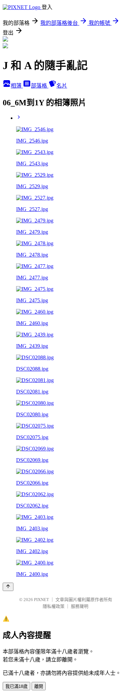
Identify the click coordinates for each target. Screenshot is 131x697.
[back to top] (8, 587)
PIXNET (41, 599)
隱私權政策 (53, 606)
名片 (61, 86)
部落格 (39, 86)
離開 (38, 686)
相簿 (17, 86)
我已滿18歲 (16, 686)
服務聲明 (79, 606)
